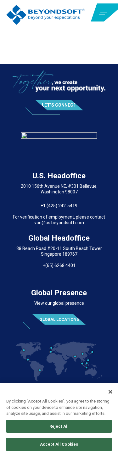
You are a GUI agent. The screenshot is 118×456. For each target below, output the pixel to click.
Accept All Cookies (59, 444)
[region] (59, 419)
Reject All (59, 426)
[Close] (110, 392)
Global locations (59, 319)
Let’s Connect (59, 105)
